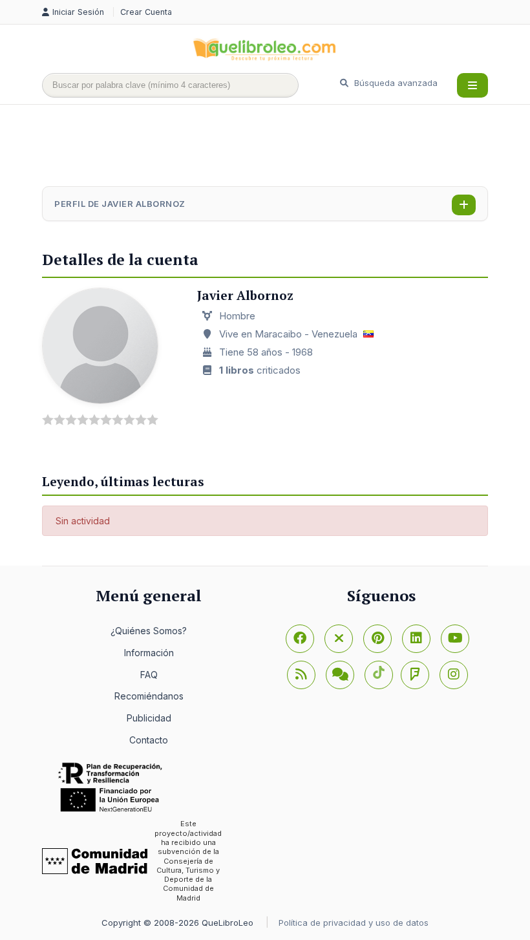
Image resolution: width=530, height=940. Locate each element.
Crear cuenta (146, 12)
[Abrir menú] (472, 85)
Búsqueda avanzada (395, 83)
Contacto (148, 739)
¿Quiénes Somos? (149, 630)
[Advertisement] (277, 147)
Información (149, 652)
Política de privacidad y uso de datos (354, 922)
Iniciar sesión (79, 12)
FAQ (149, 674)
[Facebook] (300, 639)
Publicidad (149, 717)
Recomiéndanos (149, 695)
